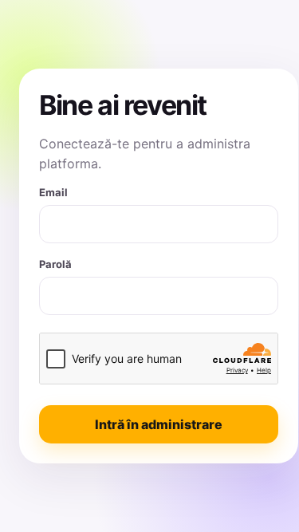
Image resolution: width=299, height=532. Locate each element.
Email (53, 192)
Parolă (55, 264)
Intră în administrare (158, 424)
